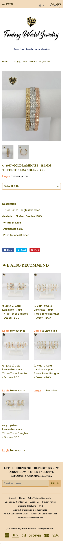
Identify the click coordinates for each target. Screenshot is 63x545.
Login (6, 176)
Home (5, 61)
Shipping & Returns (27, 506)
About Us (34, 502)
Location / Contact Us (16, 502)
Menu (9, 3)
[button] (41, 5)
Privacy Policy (49, 502)
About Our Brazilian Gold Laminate (30, 510)
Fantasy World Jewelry (24, 528)
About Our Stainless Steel (44, 514)
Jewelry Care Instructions (30, 518)
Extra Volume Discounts (39, 498)
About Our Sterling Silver (16, 514)
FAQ (41, 506)
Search (12, 498)
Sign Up (55, 483)
